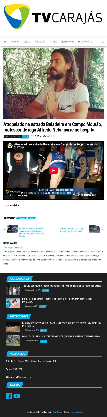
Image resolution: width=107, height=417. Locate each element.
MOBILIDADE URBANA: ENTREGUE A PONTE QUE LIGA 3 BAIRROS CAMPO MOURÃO (61, 336)
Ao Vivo (53, 41)
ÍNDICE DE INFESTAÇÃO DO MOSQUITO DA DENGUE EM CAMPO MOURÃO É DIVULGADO (57, 300)
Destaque (22, 218)
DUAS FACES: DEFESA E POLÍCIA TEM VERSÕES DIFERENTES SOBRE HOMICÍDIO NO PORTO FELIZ (61, 324)
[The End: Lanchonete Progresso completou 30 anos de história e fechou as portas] (13, 289)
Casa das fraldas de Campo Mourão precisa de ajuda (72, 229)
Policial (15, 41)
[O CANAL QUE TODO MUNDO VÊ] (5, 42)
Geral (27, 41)
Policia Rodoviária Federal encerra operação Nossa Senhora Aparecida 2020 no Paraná (31, 232)
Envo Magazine (76, 412)
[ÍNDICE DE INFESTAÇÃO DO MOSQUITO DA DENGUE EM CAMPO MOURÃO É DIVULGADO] (13, 302)
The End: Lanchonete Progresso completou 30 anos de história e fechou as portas (61, 285)
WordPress (57, 412)
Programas (40, 41)
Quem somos (67, 41)
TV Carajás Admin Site (44, 136)
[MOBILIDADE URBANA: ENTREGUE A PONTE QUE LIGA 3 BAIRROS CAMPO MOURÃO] (13, 340)
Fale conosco (85, 41)
